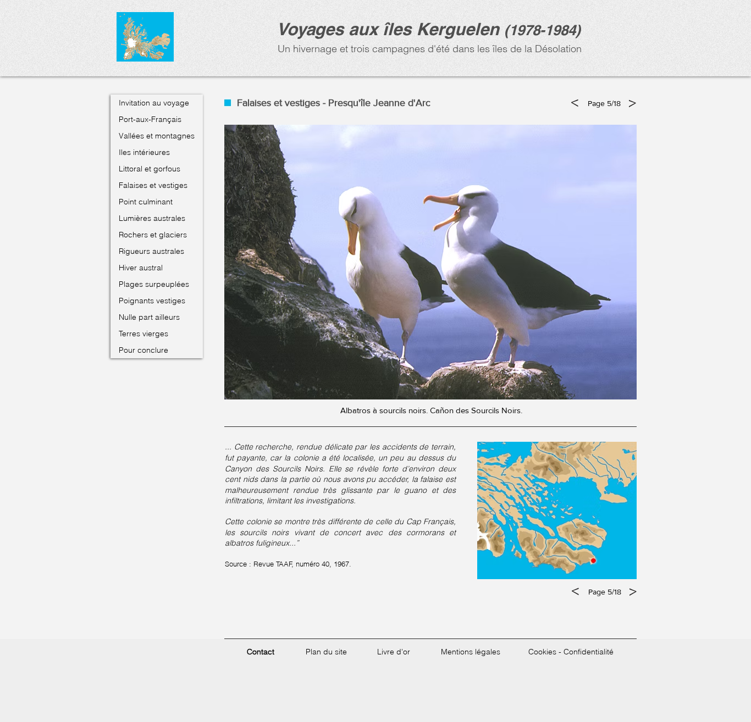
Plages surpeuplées (154, 284)
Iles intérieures (144, 152)
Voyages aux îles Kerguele (383, 29)
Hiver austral (141, 268)
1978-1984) (545, 29)
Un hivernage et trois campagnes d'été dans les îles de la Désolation (428, 48)
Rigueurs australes (151, 251)
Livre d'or (393, 652)
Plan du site (326, 652)
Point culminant (146, 202)
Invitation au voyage (154, 103)
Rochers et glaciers (153, 235)
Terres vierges (143, 333)
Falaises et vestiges (153, 185)
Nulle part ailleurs (149, 317)
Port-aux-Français (150, 119)
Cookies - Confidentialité (571, 652)
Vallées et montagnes (157, 136)
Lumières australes (152, 218)
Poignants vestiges (152, 301)
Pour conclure (143, 350)
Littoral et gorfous (149, 169)
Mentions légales (470, 652)
